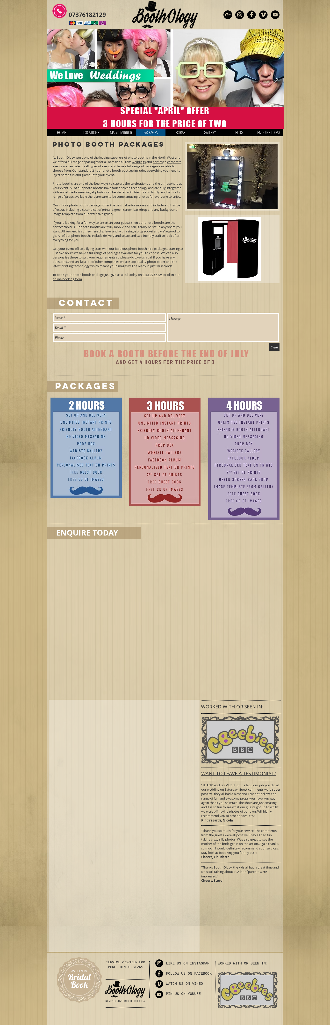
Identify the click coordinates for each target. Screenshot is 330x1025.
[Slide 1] (165, 123)
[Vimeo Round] (263, 14)
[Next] (275, 79)
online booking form (67, 279)
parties (158, 162)
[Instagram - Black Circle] (239, 14)
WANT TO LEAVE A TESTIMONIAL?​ (238, 767)
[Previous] (54, 79)
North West (166, 157)
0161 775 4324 (153, 274)
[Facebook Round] (251, 14)
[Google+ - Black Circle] (227, 14)
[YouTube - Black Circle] (275, 14)
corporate (174, 162)
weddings (139, 162)
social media (68, 192)
